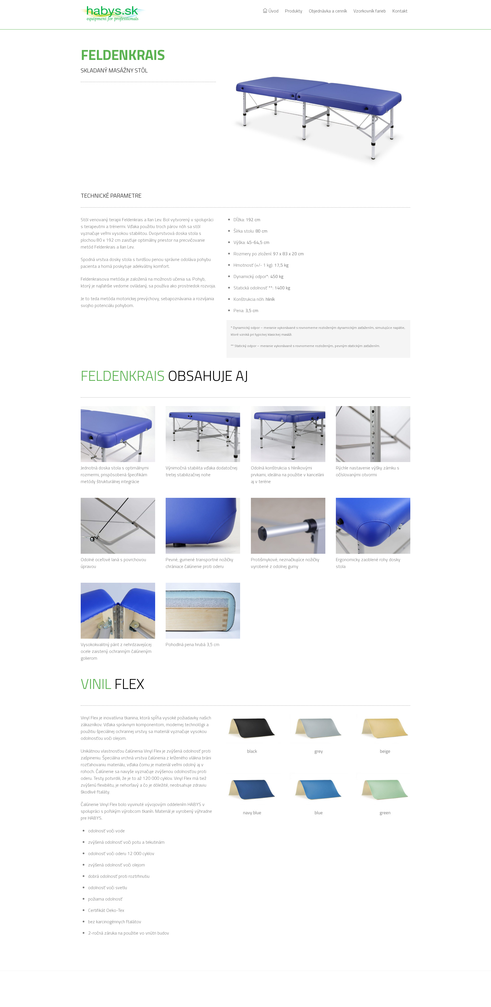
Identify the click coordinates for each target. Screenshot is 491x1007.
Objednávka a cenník (328, 10)
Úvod (272, 10)
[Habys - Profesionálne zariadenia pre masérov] (116, 18)
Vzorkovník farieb (369, 10)
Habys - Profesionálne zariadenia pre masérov (243, 989)
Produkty (293, 10)
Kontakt (399, 10)
